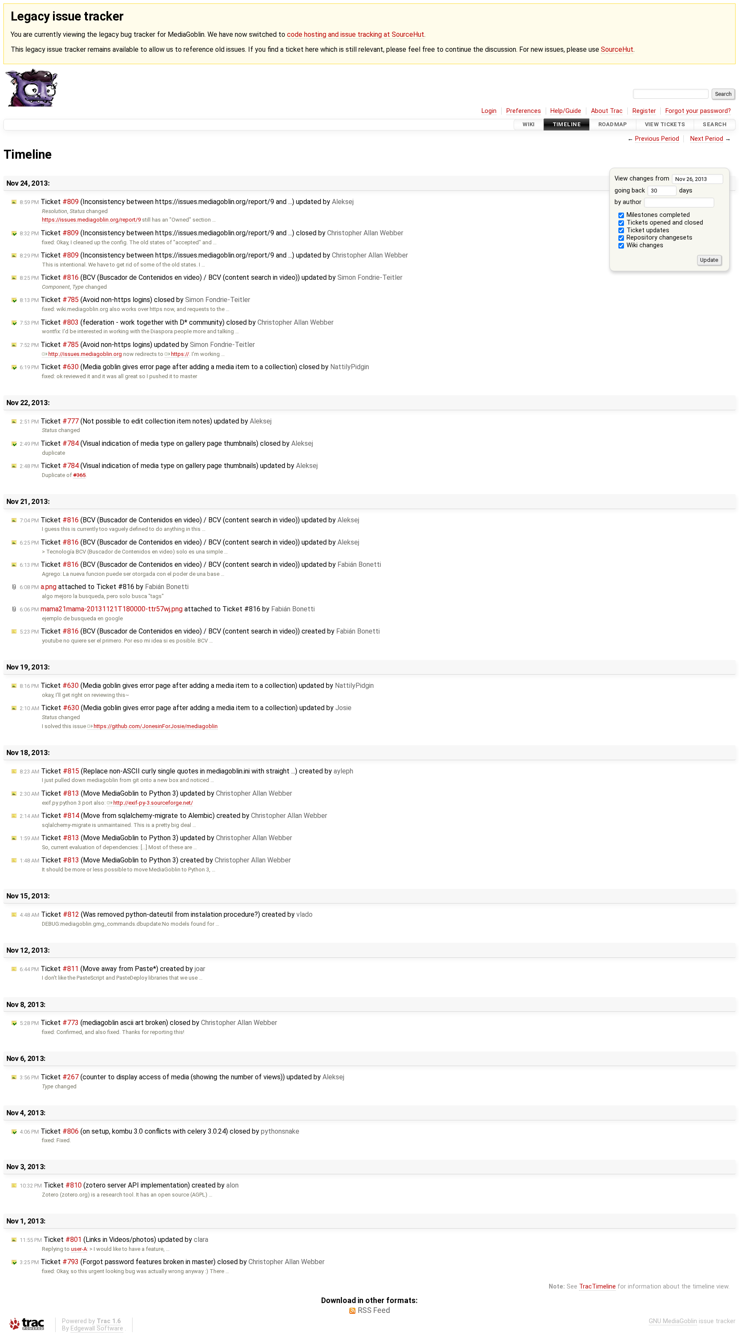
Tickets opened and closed (664, 222)
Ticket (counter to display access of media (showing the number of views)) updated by (182, 1077)
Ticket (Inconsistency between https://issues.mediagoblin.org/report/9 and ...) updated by (187, 202)
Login (489, 111)
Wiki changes (644, 245)
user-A (79, 1249)
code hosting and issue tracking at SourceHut (355, 34)
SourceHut (617, 49)
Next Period (706, 138)
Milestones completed (657, 215)
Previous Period (657, 138)
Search (715, 124)
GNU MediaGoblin (673, 1321)
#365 (79, 475)
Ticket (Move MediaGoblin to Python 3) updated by (156, 793)
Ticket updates (647, 230)
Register (644, 111)
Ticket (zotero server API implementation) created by (129, 1185)
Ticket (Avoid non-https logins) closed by (135, 300)
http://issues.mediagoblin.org (85, 354)
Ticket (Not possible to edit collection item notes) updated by (146, 421)
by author (629, 202)
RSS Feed (374, 1310)
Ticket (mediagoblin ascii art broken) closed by (148, 1023)
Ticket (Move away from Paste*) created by (112, 969)
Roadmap (612, 124)
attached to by (104, 587)
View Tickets (665, 124)
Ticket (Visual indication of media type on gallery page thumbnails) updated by (169, 466)
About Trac (607, 111)
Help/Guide (565, 111)
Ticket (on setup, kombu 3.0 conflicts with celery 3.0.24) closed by (159, 1131)
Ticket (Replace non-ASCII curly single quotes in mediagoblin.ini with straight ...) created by (186, 771)
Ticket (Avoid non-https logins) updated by (137, 345)
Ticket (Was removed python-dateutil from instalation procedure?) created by (166, 914)
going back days (653, 190)
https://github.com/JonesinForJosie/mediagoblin (156, 726)
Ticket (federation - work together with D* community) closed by (177, 322)
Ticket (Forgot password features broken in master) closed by (172, 1262)
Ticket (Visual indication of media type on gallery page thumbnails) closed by (166, 443)
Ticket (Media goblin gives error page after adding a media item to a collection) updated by (197, 685)
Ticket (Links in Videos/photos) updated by (114, 1239)
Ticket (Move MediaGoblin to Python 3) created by (155, 860)
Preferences (523, 111)
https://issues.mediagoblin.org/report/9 (91, 219)
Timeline (567, 124)
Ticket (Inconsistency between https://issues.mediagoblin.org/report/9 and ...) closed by (211, 233)
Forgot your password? (698, 111)
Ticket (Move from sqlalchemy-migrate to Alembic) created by (173, 816)
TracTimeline (597, 1286)
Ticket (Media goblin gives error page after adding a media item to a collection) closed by (194, 367)
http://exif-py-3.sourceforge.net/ (153, 803)
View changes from (643, 178)
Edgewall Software (97, 1328)
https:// (180, 354)
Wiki (529, 124)
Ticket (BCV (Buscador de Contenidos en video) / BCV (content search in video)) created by (200, 631)
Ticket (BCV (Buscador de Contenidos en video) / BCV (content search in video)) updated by (211, 277)
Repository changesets (658, 237)
